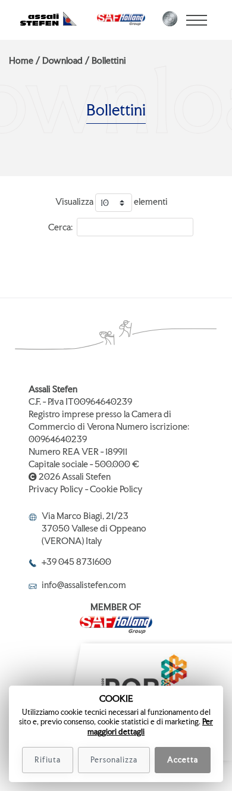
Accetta (182, 759)
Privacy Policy (56, 489)
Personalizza (113, 759)
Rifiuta (48, 759)
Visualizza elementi (111, 202)
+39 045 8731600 (76, 561)
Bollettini (109, 60)
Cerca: (60, 227)
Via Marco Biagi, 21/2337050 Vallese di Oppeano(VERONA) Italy (94, 528)
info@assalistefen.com (84, 584)
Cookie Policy (116, 489)
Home (21, 60)
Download (62, 60)
